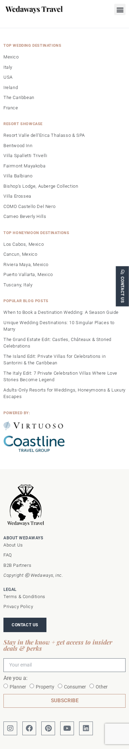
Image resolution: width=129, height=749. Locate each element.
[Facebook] (29, 728)
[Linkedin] (86, 728)
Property (45, 687)
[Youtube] (67, 728)
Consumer (75, 687)
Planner (18, 687)
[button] (120, 9)
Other (102, 687)
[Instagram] (10, 728)
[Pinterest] (48, 728)
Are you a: (15, 678)
